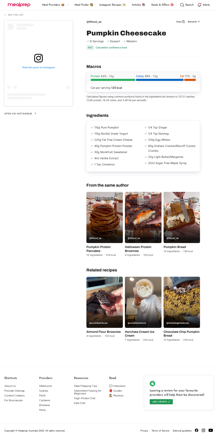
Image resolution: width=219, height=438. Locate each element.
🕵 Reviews (116, 395)
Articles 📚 (138, 5)
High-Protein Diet (84, 398)
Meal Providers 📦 (53, 5)
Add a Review (159, 401)
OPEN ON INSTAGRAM (18, 113)
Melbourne (45, 386)
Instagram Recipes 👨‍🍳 (112, 5)
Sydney (43, 391)
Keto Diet (79, 403)
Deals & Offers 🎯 (162, 5)
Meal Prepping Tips (85, 386)
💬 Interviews (117, 386)
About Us (10, 386)
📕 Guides (115, 391)
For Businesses (13, 400)
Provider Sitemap (14, 391)
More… (43, 410)
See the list (15, 15)
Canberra (44, 400)
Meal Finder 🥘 (84, 5)
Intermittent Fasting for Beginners (87, 392)
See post (192, 22)
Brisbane (44, 405)
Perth (42, 395)
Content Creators (14, 395)
